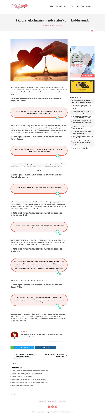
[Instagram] (52, 406)
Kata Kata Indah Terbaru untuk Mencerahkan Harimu (28, 380)
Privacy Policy (62, 401)
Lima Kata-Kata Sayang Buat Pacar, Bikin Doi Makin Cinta (29, 382)
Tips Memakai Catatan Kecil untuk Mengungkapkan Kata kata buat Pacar (83, 122)
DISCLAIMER (89, 6)
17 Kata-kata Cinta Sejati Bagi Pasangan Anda (26, 374)
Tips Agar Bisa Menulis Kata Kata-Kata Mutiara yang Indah (83, 112)
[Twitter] (56, 406)
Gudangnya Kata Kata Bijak (52, 412)
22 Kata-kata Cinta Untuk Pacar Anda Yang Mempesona (29, 371)
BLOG (66, 6)
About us (41, 401)
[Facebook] (49, 406)
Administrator (87, 75)
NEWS (72, 6)
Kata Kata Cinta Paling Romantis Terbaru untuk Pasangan (83, 147)
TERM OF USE (80, 6)
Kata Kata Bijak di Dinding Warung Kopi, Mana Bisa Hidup (83, 137)
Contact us (51, 401)
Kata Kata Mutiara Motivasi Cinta (22, 386)
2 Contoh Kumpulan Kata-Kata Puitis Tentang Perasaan (82, 132)
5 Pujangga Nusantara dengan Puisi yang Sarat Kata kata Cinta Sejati (82, 101)
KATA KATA (58, 6)
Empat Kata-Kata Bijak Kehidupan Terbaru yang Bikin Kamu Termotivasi (25, 357)
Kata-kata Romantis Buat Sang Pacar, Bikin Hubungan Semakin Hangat (82, 142)
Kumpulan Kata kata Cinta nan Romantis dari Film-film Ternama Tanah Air (82, 107)
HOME (51, 6)
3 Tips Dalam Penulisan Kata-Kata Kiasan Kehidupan (83, 127)
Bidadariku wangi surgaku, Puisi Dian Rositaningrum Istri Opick (82, 117)
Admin (24, 331)
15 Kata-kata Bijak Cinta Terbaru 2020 (23, 377)
